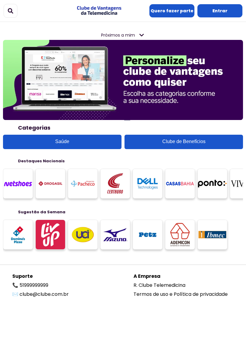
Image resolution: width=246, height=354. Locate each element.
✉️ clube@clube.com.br (40, 294)
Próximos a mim (118, 35)
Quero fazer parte (172, 11)
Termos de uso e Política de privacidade (181, 294)
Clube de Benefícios (184, 141)
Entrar (219, 11)
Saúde (62, 141)
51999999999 (34, 285)
